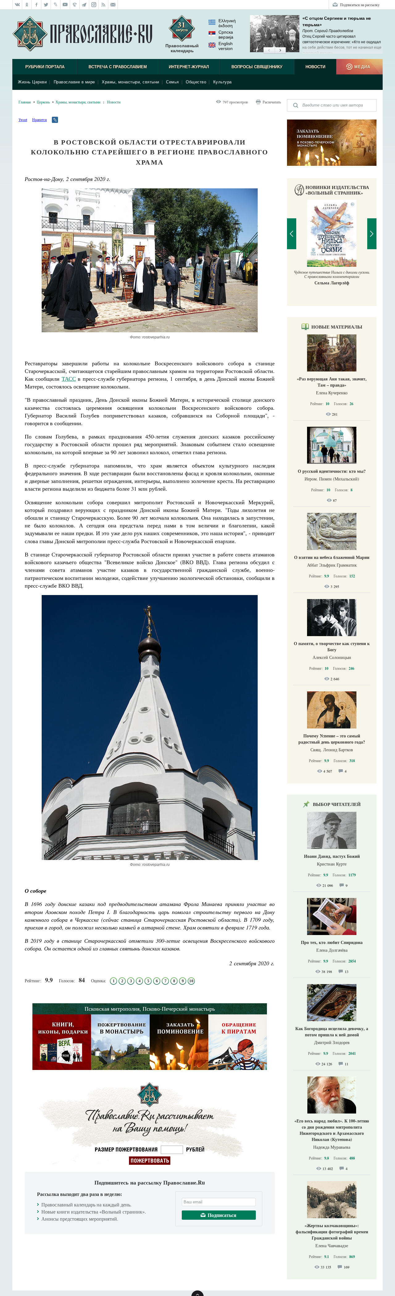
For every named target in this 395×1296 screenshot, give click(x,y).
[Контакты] (113, 4)
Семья (172, 82)
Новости (315, 67)
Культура (222, 82)
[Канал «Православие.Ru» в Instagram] (94, 4)
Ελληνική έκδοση (227, 23)
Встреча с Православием (118, 67)
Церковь (43, 101)
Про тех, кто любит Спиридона (332, 942)
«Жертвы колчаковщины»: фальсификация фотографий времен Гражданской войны (332, 1231)
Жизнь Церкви (32, 82)
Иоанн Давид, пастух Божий (332, 856)
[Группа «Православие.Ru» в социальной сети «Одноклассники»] (27, 4)
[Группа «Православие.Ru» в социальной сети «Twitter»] (46, 4)
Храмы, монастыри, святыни (130, 82)
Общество (196, 82)
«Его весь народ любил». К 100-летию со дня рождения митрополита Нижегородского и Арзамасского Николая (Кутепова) (331, 1130)
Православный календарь (182, 48)
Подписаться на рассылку (360, 4)
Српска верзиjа (225, 35)
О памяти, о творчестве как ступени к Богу (332, 646)
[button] (269, 50)
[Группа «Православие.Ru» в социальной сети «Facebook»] (36, 4)
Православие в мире (74, 82)
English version (225, 46)
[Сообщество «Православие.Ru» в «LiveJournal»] (55, 4)
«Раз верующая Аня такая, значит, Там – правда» (332, 381)
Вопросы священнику (256, 67)
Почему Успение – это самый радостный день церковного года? (331, 738)
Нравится (39, 119)
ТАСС (69, 378)
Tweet (23, 119)
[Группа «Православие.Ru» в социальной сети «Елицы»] (75, 4)
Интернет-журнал (189, 67)
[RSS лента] (103, 4)
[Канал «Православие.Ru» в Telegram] (84, 4)
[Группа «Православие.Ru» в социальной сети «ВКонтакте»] (17, 4)
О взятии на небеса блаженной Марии (331, 557)
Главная (25, 101)
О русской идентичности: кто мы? (332, 471)
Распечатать (272, 101)
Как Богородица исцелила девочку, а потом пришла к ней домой (331, 1031)
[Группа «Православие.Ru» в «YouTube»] (65, 4)
